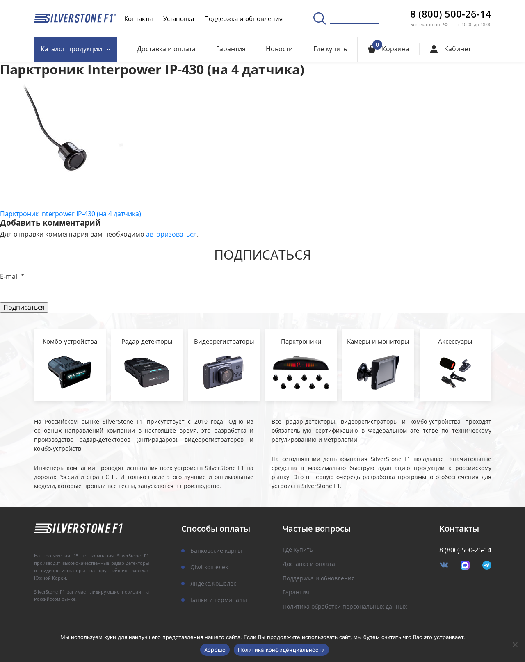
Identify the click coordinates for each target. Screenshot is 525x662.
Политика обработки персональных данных (345, 606)
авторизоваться (171, 234)
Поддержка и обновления (243, 18)
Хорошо (215, 649)
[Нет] (515, 644)
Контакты (138, 18)
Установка (178, 18)
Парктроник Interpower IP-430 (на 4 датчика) (70, 213)
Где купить (330, 48)
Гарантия (231, 48)
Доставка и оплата (166, 48)
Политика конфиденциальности (281, 649)
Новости (279, 48)
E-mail (12, 277)
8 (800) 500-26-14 (450, 14)
